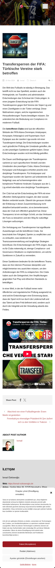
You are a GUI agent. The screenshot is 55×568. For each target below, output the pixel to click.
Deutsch (33, 80)
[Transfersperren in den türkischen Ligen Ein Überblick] (15, 45)
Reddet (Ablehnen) (27, 551)
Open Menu (45, 6)
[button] (51, 492)
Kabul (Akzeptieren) (27, 544)
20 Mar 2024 (10, 80)
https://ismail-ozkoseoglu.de (20, 484)
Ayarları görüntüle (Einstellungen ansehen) (27, 558)
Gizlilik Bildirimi (25, 564)
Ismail (22, 80)
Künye (34, 564)
